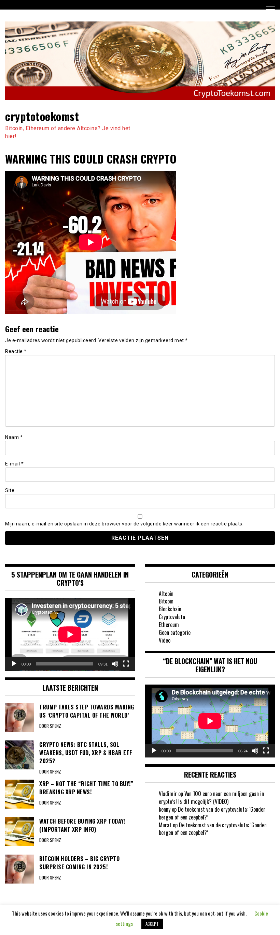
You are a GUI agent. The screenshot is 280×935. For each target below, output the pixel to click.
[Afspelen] (14, 663)
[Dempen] (115, 663)
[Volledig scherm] (126, 663)
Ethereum (169, 624)
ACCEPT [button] (152, 923)
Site (9, 490)
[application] (70, 634)
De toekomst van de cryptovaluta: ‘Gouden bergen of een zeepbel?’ (212, 813)
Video (164, 640)
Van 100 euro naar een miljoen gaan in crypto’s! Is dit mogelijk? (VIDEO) (211, 798)
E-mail (14, 463)
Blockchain (170, 609)
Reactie (16, 351)
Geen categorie (175, 632)
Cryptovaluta (172, 617)
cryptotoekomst (42, 116)
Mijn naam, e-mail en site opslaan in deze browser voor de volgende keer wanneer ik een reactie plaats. (124, 523)
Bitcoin (166, 601)
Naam (14, 437)
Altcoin (166, 593)
